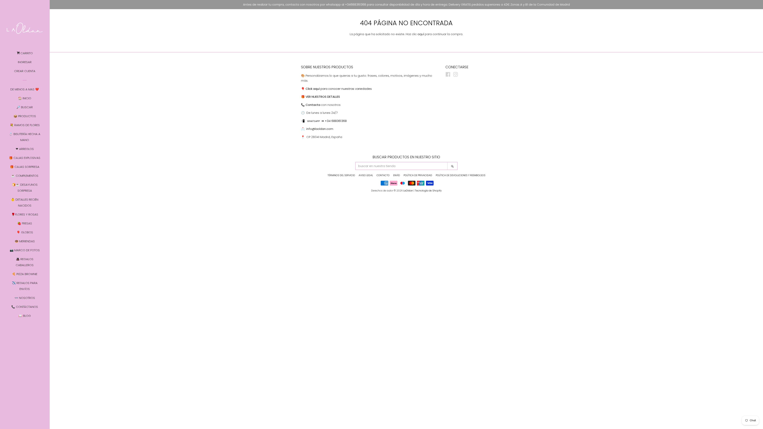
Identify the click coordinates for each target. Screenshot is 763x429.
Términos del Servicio (341, 175)
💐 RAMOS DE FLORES (25, 125)
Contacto (383, 175)
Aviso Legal (366, 175)
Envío (396, 175)
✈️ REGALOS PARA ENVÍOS (25, 286)
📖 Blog (24, 316)
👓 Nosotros (25, 298)
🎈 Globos (24, 232)
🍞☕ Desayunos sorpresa (25, 188)
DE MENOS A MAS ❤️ (24, 89)
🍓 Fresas (24, 223)
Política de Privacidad (418, 175)
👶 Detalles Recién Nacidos (24, 202)
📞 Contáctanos (24, 307)
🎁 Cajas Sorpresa (24, 167)
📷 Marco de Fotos (25, 250)
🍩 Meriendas (25, 241)
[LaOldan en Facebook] (447, 75)
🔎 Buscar (24, 107)
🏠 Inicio (24, 98)
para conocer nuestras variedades (339, 89)
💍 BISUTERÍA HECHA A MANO (24, 137)
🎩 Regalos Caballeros (25, 262)
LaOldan (408, 190)
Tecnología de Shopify (428, 190)
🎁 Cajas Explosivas (24, 158)
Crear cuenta (24, 71)
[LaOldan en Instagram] (455, 75)
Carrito (26, 53)
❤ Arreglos (25, 149)
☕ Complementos (24, 176)
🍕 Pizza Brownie (24, 274)
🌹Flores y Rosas (24, 214)
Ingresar (25, 62)
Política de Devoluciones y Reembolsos (460, 175)
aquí (420, 34)
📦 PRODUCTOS (25, 116)
